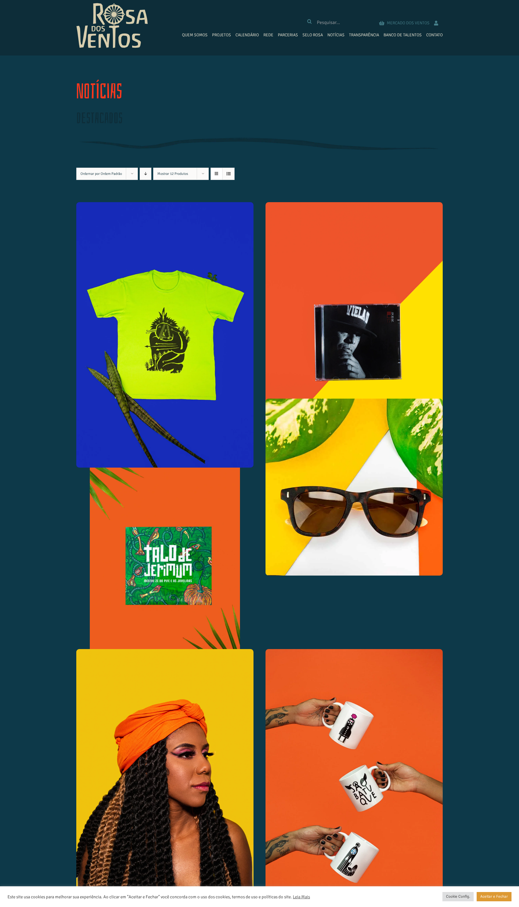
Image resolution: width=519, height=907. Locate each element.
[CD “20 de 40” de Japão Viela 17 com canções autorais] (354, 335)
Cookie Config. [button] (458, 896)
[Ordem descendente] (145, 174)
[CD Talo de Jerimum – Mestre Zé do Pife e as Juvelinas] (164, 558)
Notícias (99, 91)
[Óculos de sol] (354, 487)
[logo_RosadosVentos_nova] (112, 5)
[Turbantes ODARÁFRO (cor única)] (164, 782)
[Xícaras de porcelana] (354, 782)
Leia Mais (301, 897)
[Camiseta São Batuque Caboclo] (164, 335)
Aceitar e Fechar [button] (494, 896)
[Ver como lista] (228, 174)
